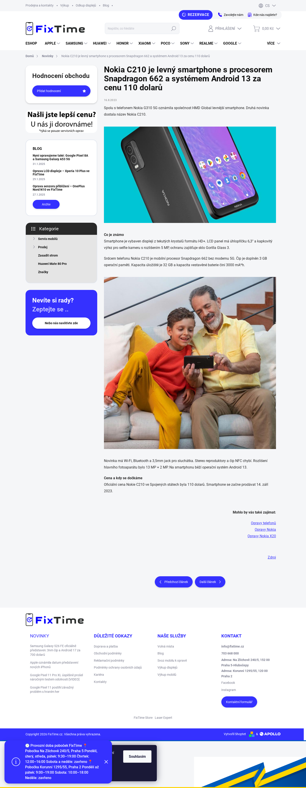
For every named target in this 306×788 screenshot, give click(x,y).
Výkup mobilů (166, 674)
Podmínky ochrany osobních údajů (118, 667)
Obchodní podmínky (108, 653)
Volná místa (165, 646)
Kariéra (99, 674)
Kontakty (100, 682)
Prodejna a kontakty (40, 5)
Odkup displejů (86, 5)
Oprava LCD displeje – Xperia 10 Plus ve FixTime (61, 172)
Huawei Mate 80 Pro (52, 264)
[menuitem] (33, 43)
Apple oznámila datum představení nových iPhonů (54, 665)
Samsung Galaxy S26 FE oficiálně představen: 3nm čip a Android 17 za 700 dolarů (55, 650)
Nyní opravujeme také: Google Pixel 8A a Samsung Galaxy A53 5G (60, 157)
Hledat (173, 28)
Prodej (42, 247)
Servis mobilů (48, 239)
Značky (43, 272)
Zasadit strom (48, 255)
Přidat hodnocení (49, 91)
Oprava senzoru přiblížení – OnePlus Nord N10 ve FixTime (59, 187)
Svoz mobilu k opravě (172, 660)
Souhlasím (137, 756)
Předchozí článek (176, 582)
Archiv (46, 204)
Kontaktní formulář (239, 702)
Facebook (228, 682)
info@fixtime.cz (232, 646)
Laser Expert (163, 717)
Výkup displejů (167, 667)
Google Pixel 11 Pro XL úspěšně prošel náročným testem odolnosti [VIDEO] (56, 677)
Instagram (228, 690)
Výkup (64, 5)
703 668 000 (230, 653)
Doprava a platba (106, 646)
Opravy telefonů (263, 523)
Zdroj (272, 557)
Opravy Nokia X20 (262, 536)
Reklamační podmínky (109, 660)
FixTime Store (143, 717)
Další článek (208, 582)
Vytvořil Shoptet (235, 734)
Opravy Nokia (265, 529)
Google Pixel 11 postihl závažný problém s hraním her (52, 690)
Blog (106, 5)
